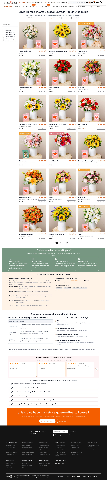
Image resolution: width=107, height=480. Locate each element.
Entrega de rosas (75, 445)
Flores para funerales (60, 452)
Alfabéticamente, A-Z (10, 32)
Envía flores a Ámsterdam (28, 452)
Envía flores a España (43, 447)
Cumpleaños (8, 6)
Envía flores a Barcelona (11, 452)
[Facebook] (56, 463)
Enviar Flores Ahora (47, 421)
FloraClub (8, 465)
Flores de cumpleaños (60, 445)
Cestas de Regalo (56, 6)
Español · (18, 477)
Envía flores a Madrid (11, 445)
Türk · (44, 477)
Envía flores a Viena (26, 445)
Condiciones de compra (44, 463)
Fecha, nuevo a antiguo (10, 40)
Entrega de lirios (75, 447)
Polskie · (33, 477)
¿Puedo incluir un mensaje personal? (22, 396)
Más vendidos (8, 30)
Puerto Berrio (74, 280)
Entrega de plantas (75, 454)
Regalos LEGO (30, 6)
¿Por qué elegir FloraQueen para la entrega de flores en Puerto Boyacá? (33, 404)
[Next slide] (96, 369)
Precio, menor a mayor (10, 36)
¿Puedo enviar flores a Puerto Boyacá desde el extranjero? (29, 384)
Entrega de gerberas (76, 450)
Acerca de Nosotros (10, 463)
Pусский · (40, 477)
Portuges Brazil (48, 477)
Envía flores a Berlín (10, 447)
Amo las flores (58, 447)
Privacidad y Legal (43, 465)
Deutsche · (26, 477)
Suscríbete (73, 431)
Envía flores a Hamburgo (11, 454)
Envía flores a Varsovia (27, 450)
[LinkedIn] (63, 463)
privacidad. (69, 435)
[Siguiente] (67, 243)
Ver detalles (42, 55)
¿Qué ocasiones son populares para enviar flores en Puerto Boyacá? (32, 400)
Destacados (8, 28)
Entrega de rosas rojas (76, 452)
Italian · (29, 477)
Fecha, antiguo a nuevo (10, 41)
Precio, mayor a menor (10, 38)
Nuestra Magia (25, 463)
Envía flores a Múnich (27, 447)
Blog (23, 467)
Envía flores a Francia (43, 450)
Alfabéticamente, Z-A (10, 34)
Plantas (21, 6)
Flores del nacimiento (60, 450)
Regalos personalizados (71, 6)
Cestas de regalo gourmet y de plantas (93, 446)
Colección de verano (42, 6)
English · (36, 477)
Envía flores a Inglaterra (44, 454)
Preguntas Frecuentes (11, 470)
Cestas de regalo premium (93, 449)
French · (22, 477)
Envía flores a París (10, 450)
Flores (16, 6)
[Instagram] (60, 463)
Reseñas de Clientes (27, 465)
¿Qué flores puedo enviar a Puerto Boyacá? (24, 388)
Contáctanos (9, 467)
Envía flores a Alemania (44, 445)
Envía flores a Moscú (27, 454)
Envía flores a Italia (43, 452)
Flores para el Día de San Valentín (60, 454)
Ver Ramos (62, 421)
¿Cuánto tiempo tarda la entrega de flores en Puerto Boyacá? (30, 392)
